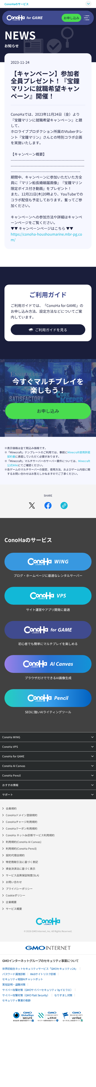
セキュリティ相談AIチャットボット (22, 979)
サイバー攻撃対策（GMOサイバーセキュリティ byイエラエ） (37, 990)
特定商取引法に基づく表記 (22, 862)
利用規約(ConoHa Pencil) (21, 848)
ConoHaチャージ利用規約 (21, 822)
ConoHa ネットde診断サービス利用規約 (30, 835)
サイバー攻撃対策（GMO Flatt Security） (26, 995)
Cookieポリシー (15, 895)
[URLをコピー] (64, 505)
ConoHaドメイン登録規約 (21, 815)
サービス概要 (14, 908)
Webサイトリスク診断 (43, 974)
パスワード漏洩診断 (13, 974)
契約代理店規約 (15, 855)
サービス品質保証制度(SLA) (22, 875)
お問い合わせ (14, 882)
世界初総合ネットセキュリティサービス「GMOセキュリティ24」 (40, 968)
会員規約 (11, 808)
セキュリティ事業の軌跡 (16, 1000)
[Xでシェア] (31, 505)
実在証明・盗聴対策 (13, 984)
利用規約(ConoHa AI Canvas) (23, 842)
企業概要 (11, 902)
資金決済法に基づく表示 (20, 868)
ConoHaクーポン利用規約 (21, 828)
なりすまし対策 (63, 995)
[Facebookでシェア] (48, 505)
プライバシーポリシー (19, 888)
